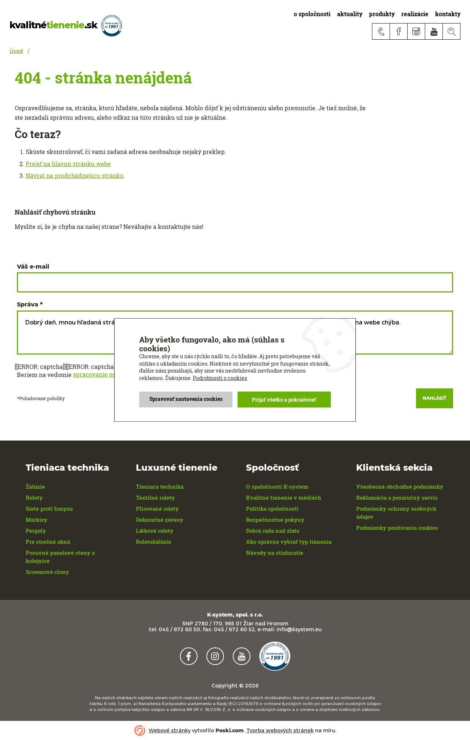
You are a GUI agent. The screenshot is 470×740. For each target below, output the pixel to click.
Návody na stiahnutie (274, 552)
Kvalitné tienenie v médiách (283, 497)
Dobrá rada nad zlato (272, 530)
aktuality (349, 14)
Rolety (34, 497)
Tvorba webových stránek (280, 730)
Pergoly (36, 530)
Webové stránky (170, 730)
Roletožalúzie (153, 541)
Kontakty (447, 14)
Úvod (16, 51)
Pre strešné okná (48, 541)
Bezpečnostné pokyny (275, 519)
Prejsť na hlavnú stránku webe (68, 164)
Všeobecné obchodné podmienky (399, 486)
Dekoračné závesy (159, 519)
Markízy (36, 519)
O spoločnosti (312, 14)
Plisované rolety (157, 508)
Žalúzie (35, 486)
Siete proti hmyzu (49, 508)
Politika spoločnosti (272, 508)
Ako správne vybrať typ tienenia (289, 541)
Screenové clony (47, 571)
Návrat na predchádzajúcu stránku (75, 175)
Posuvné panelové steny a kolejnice (60, 556)
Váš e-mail (33, 266)
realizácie (415, 14)
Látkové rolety (154, 530)
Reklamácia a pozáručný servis (397, 497)
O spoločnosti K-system (277, 486)
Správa (27, 304)
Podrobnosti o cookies (220, 377)
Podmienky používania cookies (397, 527)
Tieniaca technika (160, 486)
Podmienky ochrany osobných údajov (396, 512)
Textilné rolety (155, 497)
